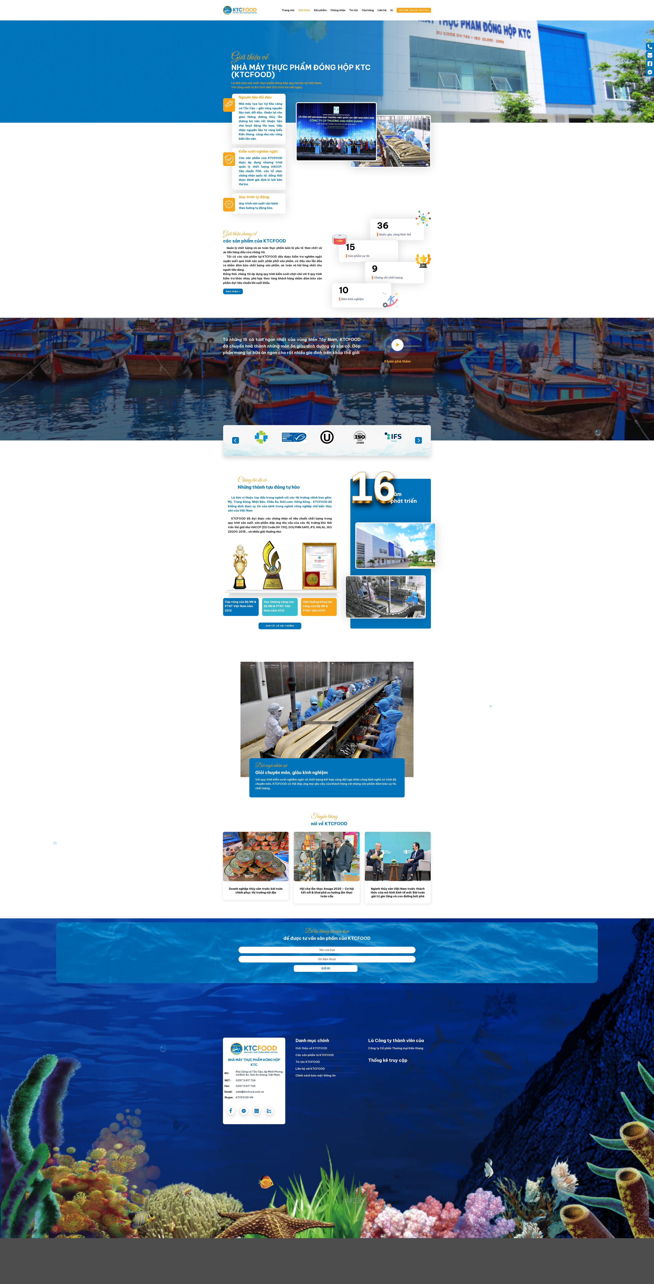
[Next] (418, 440)
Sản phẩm (320, 10)
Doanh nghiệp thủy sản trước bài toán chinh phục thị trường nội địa (252, 890)
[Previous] (235, 440)
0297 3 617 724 (245, 1080)
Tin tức (353, 10)
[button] (397, 345)
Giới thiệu (304, 10)
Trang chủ (288, 10)
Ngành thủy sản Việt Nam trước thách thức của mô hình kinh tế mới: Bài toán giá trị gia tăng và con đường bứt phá (394, 892)
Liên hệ (382, 10)
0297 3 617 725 (245, 1086)
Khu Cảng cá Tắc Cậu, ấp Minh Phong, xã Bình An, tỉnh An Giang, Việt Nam (259, 1073)
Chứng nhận (337, 10)
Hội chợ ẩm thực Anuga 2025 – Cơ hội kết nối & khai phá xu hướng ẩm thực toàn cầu (323, 892)
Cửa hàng (368, 10)
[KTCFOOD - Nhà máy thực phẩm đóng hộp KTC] (240, 10)
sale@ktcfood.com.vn (250, 1091)
